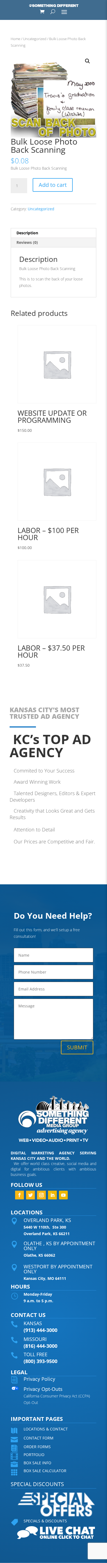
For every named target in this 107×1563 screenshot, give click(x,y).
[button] (87, 61)
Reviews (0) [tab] (27, 242)
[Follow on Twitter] (30, 1195)
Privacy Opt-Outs (43, 1389)
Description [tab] (27, 232)
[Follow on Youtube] (63, 1195)
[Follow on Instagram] (41, 1195)
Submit (77, 1047)
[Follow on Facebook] (19, 1195)
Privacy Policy (39, 1379)
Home (15, 38)
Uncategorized (34, 38)
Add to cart (53, 184)
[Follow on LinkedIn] (52, 1195)
